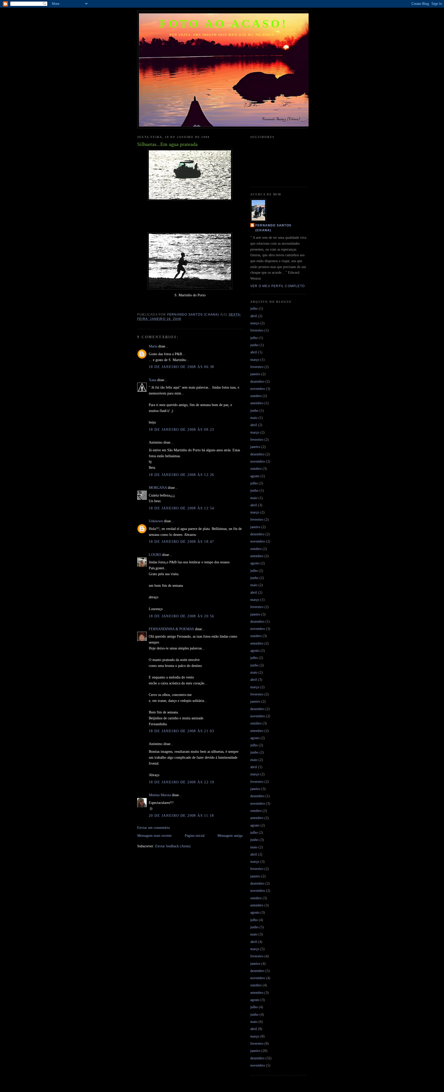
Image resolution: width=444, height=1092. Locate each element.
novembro (257, 389)
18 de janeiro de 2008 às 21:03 (181, 731)
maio (253, 418)
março (254, 323)
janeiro (255, 374)
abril (253, 316)
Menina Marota (160, 795)
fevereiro (256, 330)
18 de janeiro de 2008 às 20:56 (181, 616)
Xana (152, 380)
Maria (153, 346)
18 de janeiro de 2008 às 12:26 (181, 475)
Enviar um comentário (153, 827)
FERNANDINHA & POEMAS (171, 629)
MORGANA (158, 487)
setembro (256, 403)
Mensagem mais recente (154, 835)
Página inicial (195, 835)
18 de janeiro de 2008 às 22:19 (181, 782)
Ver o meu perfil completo (277, 286)
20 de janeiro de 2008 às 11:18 (181, 815)
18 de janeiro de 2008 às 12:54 (181, 508)
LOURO (155, 555)
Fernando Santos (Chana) (273, 228)
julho (254, 308)
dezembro (257, 381)
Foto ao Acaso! (224, 23)
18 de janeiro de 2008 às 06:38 (181, 367)
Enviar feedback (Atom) (173, 846)
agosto (255, 476)
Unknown (156, 521)
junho (254, 345)
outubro (256, 396)
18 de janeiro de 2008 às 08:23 (181, 429)
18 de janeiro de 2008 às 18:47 (181, 541)
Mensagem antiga (230, 835)
